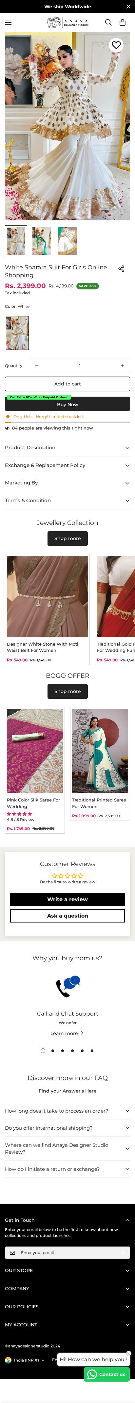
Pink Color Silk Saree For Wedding (33, 803)
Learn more (64, 1033)
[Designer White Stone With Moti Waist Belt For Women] (47, 596)
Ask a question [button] (67, 916)
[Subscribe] (123, 1252)
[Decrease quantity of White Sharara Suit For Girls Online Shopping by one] (36, 365)
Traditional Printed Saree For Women (99, 803)
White (17, 333)
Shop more (67, 538)
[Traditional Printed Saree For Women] (100, 751)
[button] (122, 22)
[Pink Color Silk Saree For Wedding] (35, 751)
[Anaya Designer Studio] (67, 22)
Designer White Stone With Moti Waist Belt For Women (42, 647)
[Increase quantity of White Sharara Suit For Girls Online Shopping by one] (122, 365)
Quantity (13, 365)
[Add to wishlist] (116, 45)
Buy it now (67, 404)
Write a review (67, 899)
